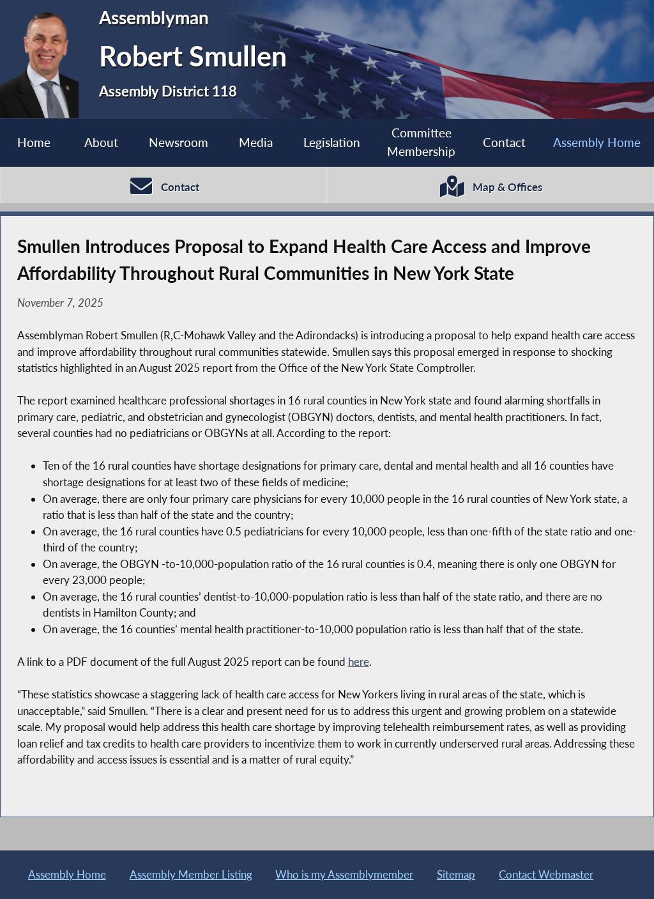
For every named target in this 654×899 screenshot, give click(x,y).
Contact (504, 142)
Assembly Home (597, 142)
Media (256, 142)
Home (33, 142)
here (358, 661)
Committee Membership (421, 141)
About (101, 142)
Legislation (331, 142)
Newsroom (178, 142)
